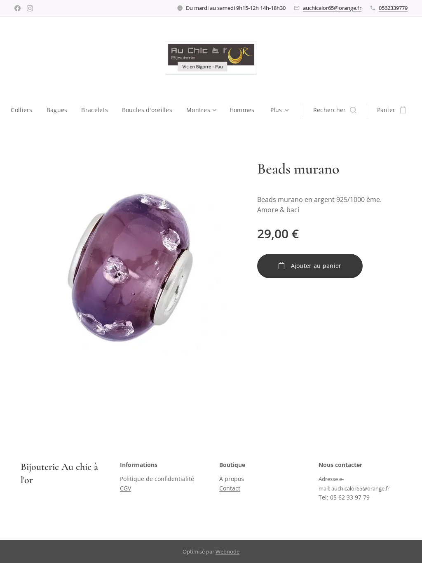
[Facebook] (17, 8)
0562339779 (393, 8)
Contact (229, 488)
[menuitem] (25, 110)
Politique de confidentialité (157, 479)
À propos (231, 479)
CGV (125, 488)
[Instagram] (30, 8)
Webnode (227, 551)
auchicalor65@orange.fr (332, 8)
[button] (335, 110)
